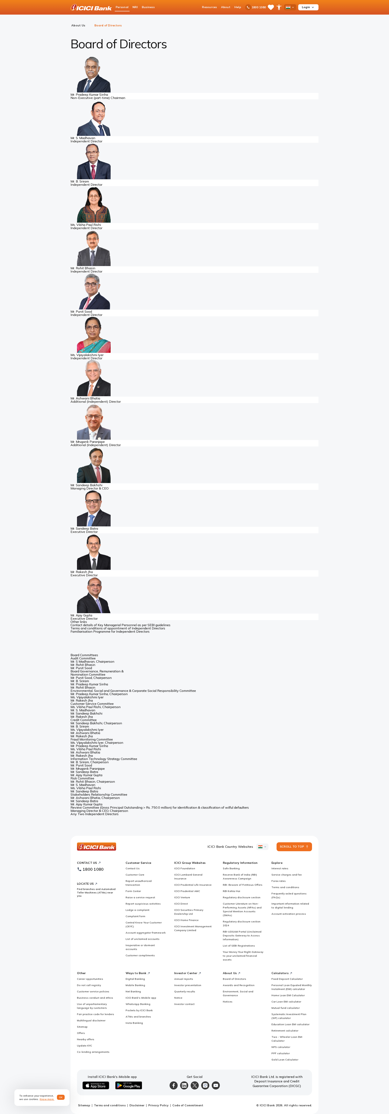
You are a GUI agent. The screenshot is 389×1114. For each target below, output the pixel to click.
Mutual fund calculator (285, 1007)
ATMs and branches (138, 1016)
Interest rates (279, 868)
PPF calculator (280, 1053)
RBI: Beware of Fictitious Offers (242, 884)
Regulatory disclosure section (242, 897)
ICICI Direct (181, 903)
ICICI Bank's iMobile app (141, 997)
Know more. (47, 1099)
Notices (228, 1001)
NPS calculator (280, 1047)
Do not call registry (89, 985)
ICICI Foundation (184, 868)
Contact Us (133, 868)
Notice (178, 997)
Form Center (133, 891)
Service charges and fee (286, 874)
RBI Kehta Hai (231, 891)
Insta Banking (134, 1022)
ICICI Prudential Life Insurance (193, 884)
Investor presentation (187, 985)
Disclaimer (137, 1105)
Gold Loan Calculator (284, 1059)
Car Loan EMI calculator (286, 1001)
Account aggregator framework (146, 932)
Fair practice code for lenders (95, 1014)
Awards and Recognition (238, 985)
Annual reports (183, 978)
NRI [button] (135, 7)
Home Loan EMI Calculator (288, 995)
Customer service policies (93, 991)
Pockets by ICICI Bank (139, 1010)
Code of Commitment (187, 1105)
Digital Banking (135, 978)
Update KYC (84, 1045)
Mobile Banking (135, 985)
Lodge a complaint (138, 909)
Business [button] (148, 7)
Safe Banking (231, 868)
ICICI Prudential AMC (187, 891)
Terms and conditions (285, 887)
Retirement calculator (284, 1030)
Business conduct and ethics (95, 997)
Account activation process (288, 913)
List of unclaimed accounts (142, 938)
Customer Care (135, 874)
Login (306, 7)
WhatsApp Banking (138, 1004)
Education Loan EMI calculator (290, 1024)
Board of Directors (234, 978)
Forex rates (278, 880)
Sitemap (82, 1026)
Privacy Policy (158, 1105)
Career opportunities (90, 978)
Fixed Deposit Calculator (287, 978)
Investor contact (184, 1004)
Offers (81, 1033)
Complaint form (135, 916)
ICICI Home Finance (186, 920)
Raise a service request (140, 897)
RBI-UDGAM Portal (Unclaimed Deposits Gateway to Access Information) (242, 935)
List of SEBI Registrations (239, 945)
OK (61, 1097)
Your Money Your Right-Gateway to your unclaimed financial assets (243, 955)
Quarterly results (184, 991)
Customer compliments (140, 955)
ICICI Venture (182, 897)
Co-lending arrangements (93, 1051)
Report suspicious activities (143, 903)
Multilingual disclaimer (91, 1020)
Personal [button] (122, 7)
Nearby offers (85, 1039)
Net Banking (133, 991)
